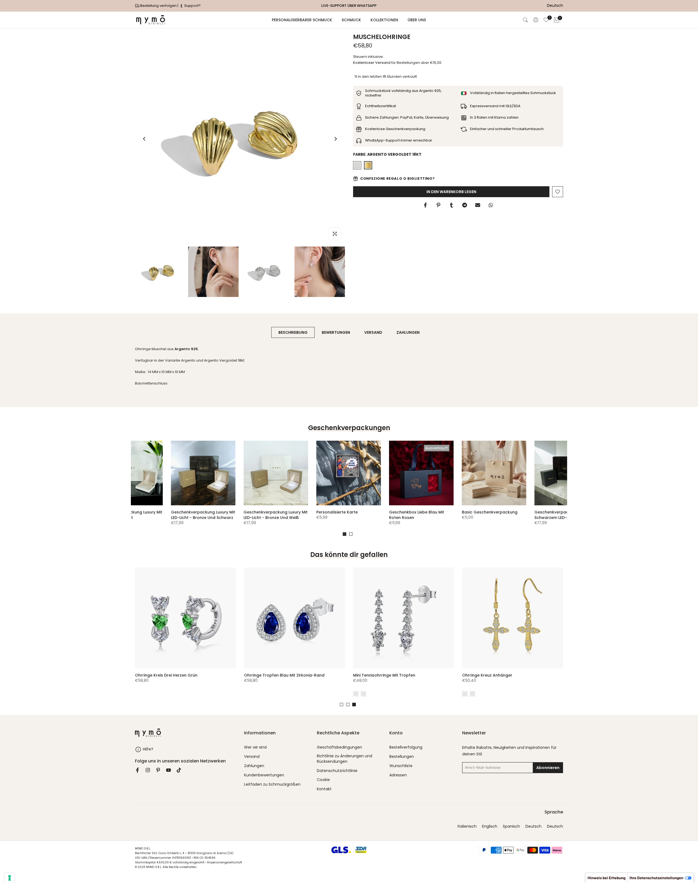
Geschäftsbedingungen (339, 747)
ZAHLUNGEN (408, 332)
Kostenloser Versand (371, 62)
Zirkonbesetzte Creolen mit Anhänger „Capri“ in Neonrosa (382, 677)
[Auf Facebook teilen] (425, 205)
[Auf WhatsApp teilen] (490, 205)
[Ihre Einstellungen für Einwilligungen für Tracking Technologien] (9, 878)
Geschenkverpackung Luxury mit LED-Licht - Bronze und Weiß (530, 514)
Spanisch (511, 826)
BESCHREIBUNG (293, 332)
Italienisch (467, 826)
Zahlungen (254, 765)
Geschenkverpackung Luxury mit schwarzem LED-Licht (312, 514)
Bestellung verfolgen (158, 5)
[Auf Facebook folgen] (137, 770)
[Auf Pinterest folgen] (158, 770)
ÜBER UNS (417, 20)
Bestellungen (401, 756)
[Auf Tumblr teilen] (451, 205)
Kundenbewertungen (264, 775)
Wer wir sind (255, 747)
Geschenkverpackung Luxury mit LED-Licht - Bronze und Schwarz (458, 514)
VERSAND (373, 332)
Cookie (323, 779)
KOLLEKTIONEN (384, 20)
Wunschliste (401, 765)
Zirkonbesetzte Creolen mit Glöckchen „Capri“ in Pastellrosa (274, 677)
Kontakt (324, 789)
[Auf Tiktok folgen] (178, 770)
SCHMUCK (351, 20)
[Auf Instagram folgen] (147, 770)
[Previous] (144, 138)
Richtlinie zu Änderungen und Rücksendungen (344, 758)
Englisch (489, 826)
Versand (252, 756)
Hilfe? (148, 749)
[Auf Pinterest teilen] (438, 205)
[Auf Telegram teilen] (464, 205)
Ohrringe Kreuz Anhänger (142, 675)
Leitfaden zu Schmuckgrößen (272, 784)
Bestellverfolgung (405, 747)
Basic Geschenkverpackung (235, 512)
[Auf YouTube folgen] (168, 770)
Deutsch (533, 826)
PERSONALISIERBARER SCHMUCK (302, 20)
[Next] (335, 138)
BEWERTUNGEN (336, 332)
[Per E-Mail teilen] (477, 205)
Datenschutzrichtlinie (337, 770)
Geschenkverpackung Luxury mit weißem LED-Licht (385, 514)
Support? (192, 5)
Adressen (398, 775)
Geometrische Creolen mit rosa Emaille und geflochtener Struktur (488, 677)
